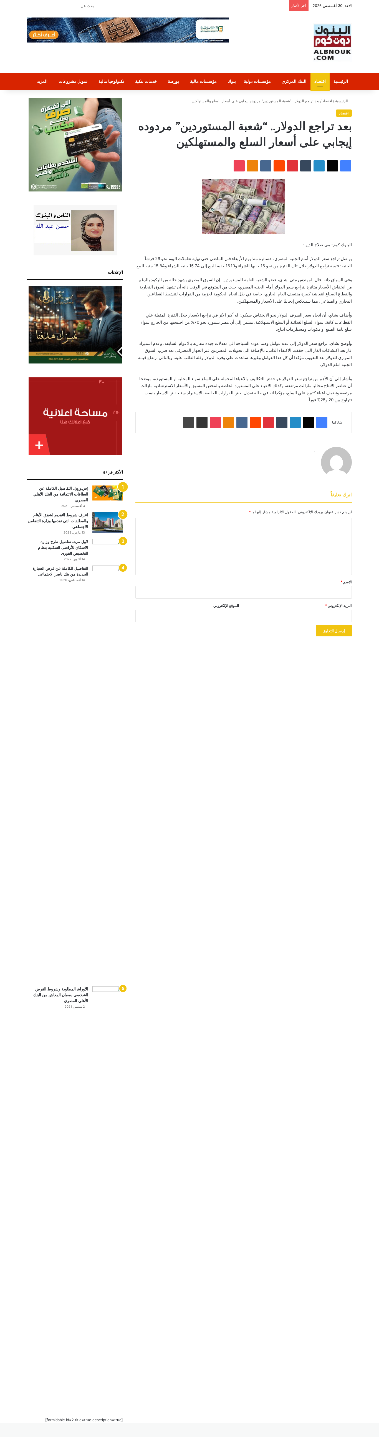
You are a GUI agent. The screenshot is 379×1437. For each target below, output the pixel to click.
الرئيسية (340, 81)
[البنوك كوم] (332, 42)
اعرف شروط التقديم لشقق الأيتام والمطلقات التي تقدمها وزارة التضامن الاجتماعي (58, 520)
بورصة (173, 81)
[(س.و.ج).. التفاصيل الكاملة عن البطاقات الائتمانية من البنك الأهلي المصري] (107, 492)
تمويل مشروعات (73, 81)
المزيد (42, 81)
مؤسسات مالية (203, 81)
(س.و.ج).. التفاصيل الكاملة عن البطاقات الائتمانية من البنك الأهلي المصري (60, 494)
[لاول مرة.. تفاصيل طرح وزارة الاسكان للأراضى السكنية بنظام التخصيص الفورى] (107, 549)
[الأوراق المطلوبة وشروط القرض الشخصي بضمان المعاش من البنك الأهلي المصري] (107, 1194)
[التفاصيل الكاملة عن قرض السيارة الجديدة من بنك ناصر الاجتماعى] (107, 774)
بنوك (232, 81)
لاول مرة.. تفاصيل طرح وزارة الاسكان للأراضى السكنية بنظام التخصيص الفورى (63, 547)
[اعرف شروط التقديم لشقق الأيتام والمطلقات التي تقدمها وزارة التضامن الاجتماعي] (107, 522)
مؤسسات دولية (257, 81)
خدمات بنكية (146, 81)
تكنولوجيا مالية (111, 81)
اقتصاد (320, 81)
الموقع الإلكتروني (226, 605)
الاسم (346, 582)
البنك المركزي (294, 81)
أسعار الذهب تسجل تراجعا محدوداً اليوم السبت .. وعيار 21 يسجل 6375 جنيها (227, 5)
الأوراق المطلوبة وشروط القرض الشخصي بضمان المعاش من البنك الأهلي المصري (60, 995)
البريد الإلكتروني (338, 605)
